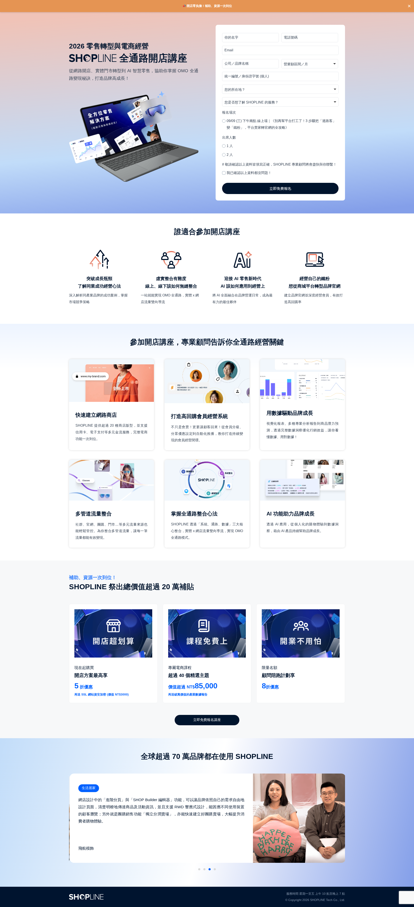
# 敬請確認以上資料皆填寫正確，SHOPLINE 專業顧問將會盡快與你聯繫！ (279, 164)
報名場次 (229, 112)
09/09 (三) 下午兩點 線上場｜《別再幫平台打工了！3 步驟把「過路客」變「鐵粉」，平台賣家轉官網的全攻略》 (281, 124)
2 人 (230, 155)
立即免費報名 (280, 188)
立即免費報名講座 (207, 720)
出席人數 (229, 137)
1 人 (230, 146)
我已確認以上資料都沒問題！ (249, 173)
